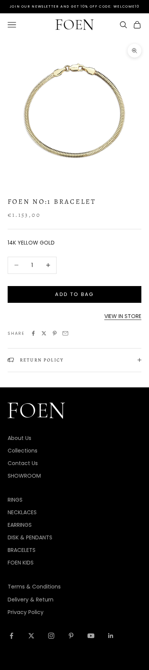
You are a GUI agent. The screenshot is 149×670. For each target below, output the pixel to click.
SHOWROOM (24, 476)
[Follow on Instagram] (51, 636)
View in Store (122, 316)
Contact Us (23, 463)
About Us (19, 438)
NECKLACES (22, 512)
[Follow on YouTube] (91, 636)
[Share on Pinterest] (55, 333)
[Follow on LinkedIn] (111, 636)
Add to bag (74, 294)
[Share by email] (65, 333)
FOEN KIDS (21, 562)
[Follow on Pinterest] (71, 636)
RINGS (15, 500)
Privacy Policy (26, 612)
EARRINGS (20, 525)
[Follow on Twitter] (31, 636)
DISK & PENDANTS (30, 537)
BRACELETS (22, 550)
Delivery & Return (30, 599)
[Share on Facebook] (33, 333)
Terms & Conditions (34, 586)
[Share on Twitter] (44, 333)
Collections (22, 450)
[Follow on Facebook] (11, 636)
